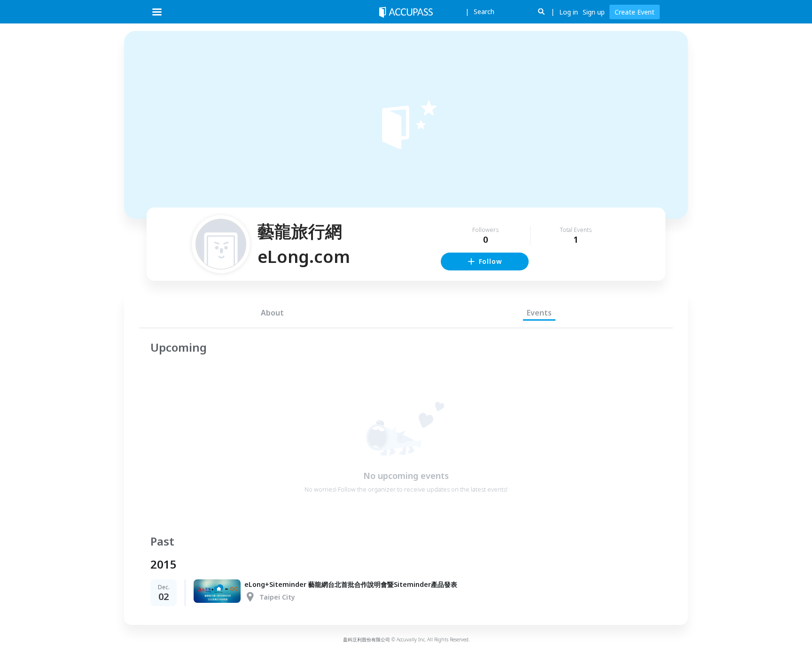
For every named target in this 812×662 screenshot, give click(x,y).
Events (539, 313)
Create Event (635, 12)
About (272, 313)
